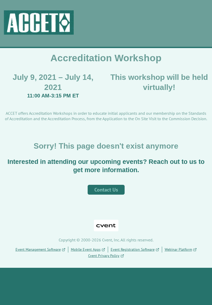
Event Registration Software (133, 249)
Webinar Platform (178, 249)
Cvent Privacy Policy (103, 255)
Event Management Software (38, 249)
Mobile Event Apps (86, 249)
